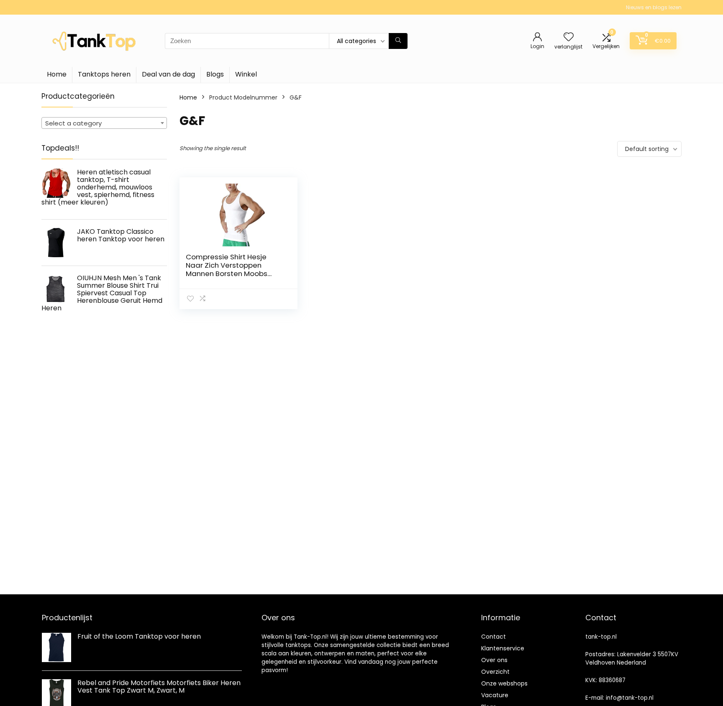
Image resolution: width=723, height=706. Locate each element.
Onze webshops (504, 683)
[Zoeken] (398, 41)
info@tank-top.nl (630, 698)
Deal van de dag (168, 74)
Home (57, 74)
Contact (493, 636)
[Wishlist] (569, 37)
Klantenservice (502, 648)
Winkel (246, 74)
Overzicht (495, 672)
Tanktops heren (104, 74)
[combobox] (104, 123)
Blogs (215, 74)
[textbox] (104, 123)
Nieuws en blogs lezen (654, 7)
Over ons (494, 660)
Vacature (494, 695)
